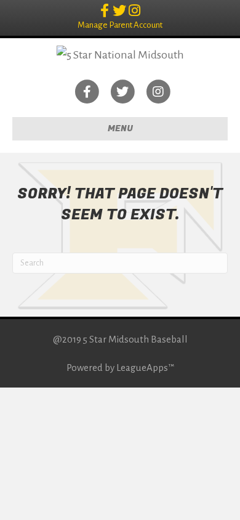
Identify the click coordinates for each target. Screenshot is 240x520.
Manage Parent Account (120, 25)
